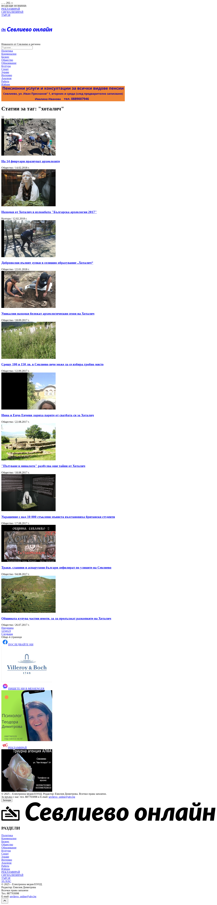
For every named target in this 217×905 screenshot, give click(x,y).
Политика (7, 50)
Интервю (6, 75)
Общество (7, 60)
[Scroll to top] (4, 901)
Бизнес (5, 56)
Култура (6, 66)
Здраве (5, 72)
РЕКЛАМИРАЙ (10, 8)
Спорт (5, 69)
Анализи (6, 78)
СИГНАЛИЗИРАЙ (12, 12)
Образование (8, 63)
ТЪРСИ (5, 15)
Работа (5, 81)
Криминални (8, 53)
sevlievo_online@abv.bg (62, 796)
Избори (5, 84)
